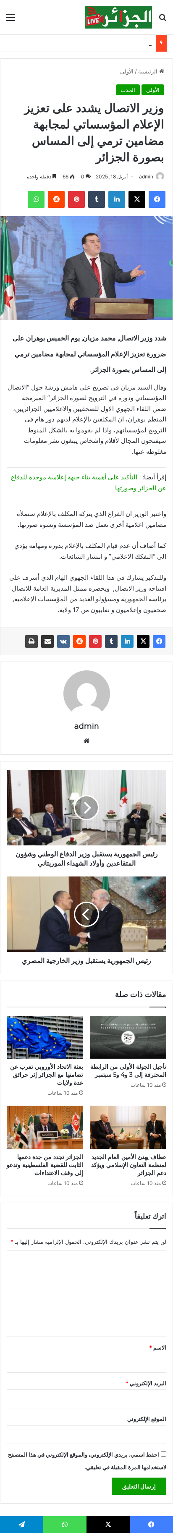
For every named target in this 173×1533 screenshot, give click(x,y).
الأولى (127, 71)
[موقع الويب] (86, 741)
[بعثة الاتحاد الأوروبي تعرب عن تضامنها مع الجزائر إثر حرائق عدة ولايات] (45, 1037)
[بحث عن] (162, 20)
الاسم (157, 1347)
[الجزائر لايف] (118, 17)
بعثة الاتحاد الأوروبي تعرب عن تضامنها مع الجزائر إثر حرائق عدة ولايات (46, 1074)
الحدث (128, 89)
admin (146, 176)
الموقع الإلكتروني (146, 1418)
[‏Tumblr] (96, 199)
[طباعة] (31, 641)
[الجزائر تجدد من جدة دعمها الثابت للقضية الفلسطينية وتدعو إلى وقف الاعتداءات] (45, 1127)
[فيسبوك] (157, 199)
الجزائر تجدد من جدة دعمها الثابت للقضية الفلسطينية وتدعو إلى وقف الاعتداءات (45, 1165)
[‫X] (136, 199)
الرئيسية (148, 71)
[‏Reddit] (56, 199)
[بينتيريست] (76, 199)
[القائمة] (10, 20)
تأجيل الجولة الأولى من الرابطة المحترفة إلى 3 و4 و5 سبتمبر (128, 1070)
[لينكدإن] (116, 199)
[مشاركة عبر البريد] (47, 641)
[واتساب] (36, 199)
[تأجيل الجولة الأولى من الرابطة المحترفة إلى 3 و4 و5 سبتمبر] (128, 1037)
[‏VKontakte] (63, 641)
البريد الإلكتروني (146, 1383)
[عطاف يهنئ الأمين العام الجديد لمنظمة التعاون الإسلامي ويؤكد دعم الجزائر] (128, 1127)
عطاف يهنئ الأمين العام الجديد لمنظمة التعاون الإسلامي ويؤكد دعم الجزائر (128, 1165)
